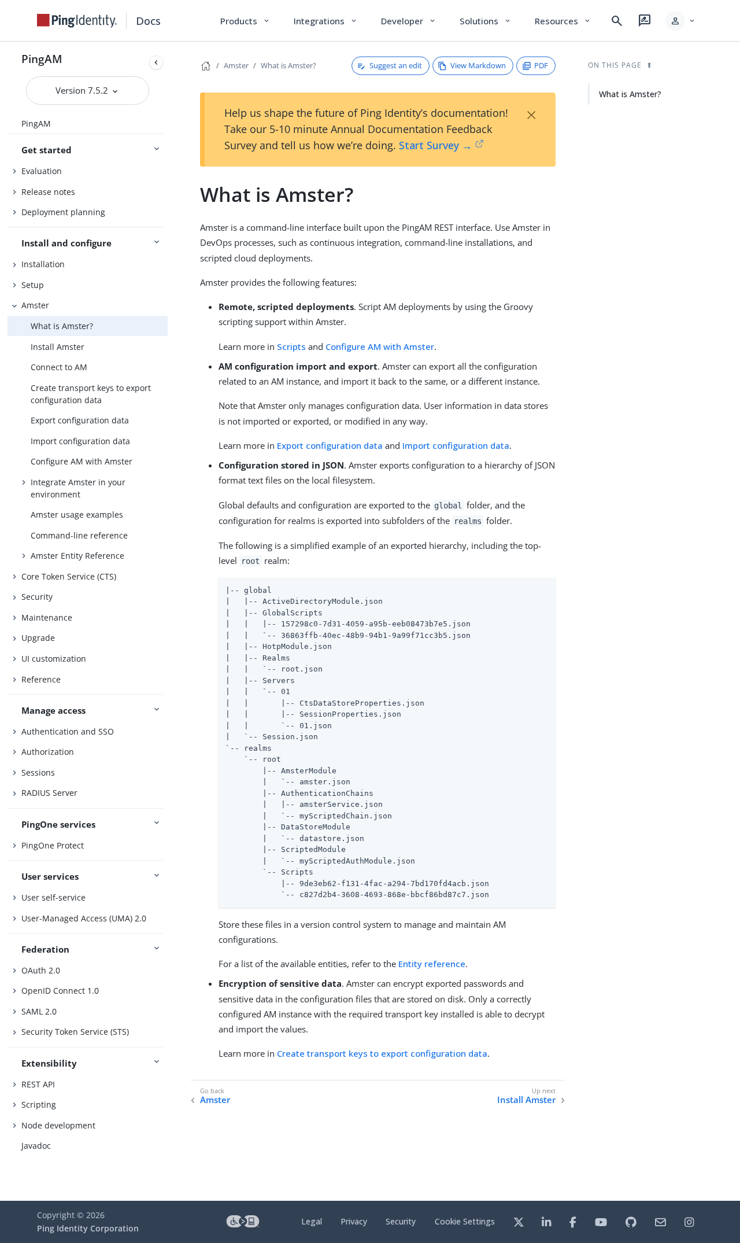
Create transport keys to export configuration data (91, 393)
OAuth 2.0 (40, 970)
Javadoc (36, 1145)
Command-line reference (79, 535)
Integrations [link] (326, 21)
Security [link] (401, 1221)
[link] (77, 21)
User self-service (53, 897)
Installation (43, 264)
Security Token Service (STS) (75, 1031)
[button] (681, 21)
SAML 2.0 (39, 1011)
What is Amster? (62, 325)
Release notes (48, 191)
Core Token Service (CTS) (68, 576)
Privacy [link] (354, 1221)
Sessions (38, 772)
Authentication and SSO (67, 731)
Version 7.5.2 (83, 90)
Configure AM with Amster (81, 461)
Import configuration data (80, 441)
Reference (41, 679)
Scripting (38, 1104)
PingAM (41, 58)
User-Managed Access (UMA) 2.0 (83, 918)
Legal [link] (311, 1221)
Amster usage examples (77, 514)
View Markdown (478, 65)
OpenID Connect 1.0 (60, 990)
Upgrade (38, 637)
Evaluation (41, 170)
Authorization (47, 751)
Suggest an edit (395, 65)
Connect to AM (59, 367)
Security (37, 596)
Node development (58, 1125)
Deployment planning (63, 211)
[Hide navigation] (156, 62)
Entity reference (431, 963)
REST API (38, 1084)
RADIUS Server (49, 792)
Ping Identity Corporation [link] (88, 1228)
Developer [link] (408, 21)
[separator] (167, 621)
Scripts (291, 346)
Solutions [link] (486, 21)
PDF (541, 65)
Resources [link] (563, 21)
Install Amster (57, 346)
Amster (35, 305)
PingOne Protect (52, 845)
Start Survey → (435, 145)
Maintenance (46, 617)
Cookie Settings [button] (465, 1221)
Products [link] (245, 21)
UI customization (53, 658)
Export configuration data (80, 420)
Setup (32, 284)
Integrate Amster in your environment (78, 488)
